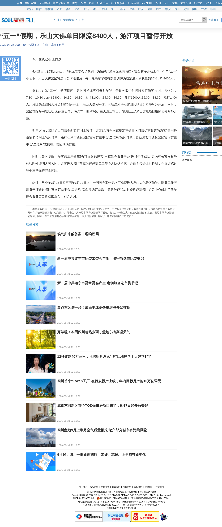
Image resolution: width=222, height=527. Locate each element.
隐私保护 (138, 487)
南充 (123, 9)
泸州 (59, 9)
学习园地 (30, 3)
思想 (75, 3)
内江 (105, 9)
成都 (30, 9)
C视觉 (198, 3)
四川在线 (42, 44)
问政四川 (147, 3)
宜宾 (132, 9)
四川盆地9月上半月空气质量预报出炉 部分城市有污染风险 (102, 430)
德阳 (68, 9)
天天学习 (44, 3)
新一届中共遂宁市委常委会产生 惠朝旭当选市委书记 (97, 283)
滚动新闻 (68, 19)
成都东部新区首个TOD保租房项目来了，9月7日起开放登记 (102, 405)
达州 (150, 9)
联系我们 (116, 487)
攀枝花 (49, 9)
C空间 (208, 3)
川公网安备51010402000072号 (114, 498)
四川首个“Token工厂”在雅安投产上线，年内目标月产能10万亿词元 (109, 381)
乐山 (114, 9)
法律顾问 (149, 487)
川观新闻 (133, 3)
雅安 (168, 9)
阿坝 (195, 9)
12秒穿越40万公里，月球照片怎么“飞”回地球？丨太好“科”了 (104, 356)
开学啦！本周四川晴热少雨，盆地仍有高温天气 (93, 332)
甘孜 (204, 9)
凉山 (213, 9)
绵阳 (77, 9)
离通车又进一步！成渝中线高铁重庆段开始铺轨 (93, 307)
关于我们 (83, 487)
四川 (158, 3)
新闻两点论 (118, 3)
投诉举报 (160, 487)
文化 (175, 3)
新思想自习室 (61, 3)
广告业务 (105, 487)
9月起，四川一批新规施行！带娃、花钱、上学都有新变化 (101, 454)
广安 (141, 9)
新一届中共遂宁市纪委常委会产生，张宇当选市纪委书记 (100, 258)
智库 (83, 3)
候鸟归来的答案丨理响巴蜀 (78, 234)
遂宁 (96, 9)
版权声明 (94, 487)
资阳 (186, 9)
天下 (166, 3)
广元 (86, 9)
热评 (91, 3)
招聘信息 (127, 487)
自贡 (39, 9)
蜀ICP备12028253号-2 (83, 498)
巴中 (159, 9)
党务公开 (185, 3)
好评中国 (102, 3)
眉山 (177, 9)
